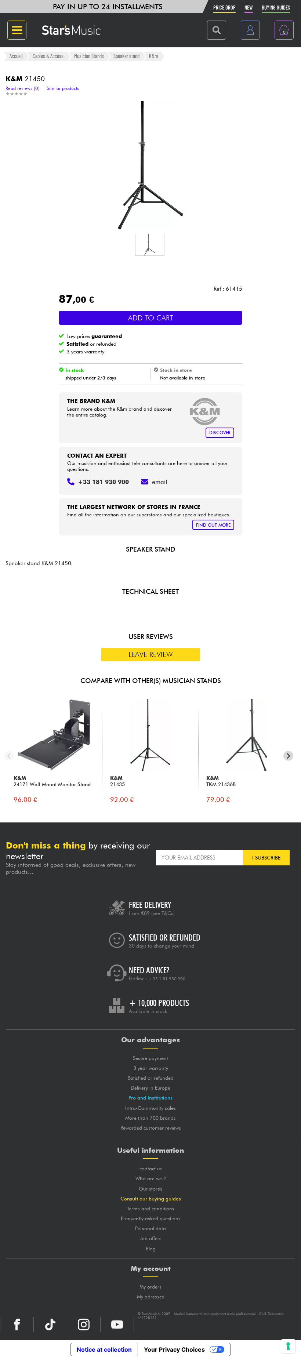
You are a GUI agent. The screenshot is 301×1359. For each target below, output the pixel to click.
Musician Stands (89, 56)
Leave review (150, 654)
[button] (149, 245)
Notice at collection (104, 1349)
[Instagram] (83, 1324)
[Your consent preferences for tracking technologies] (288, 1346)
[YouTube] (117, 1324)
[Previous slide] (9, 756)
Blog (151, 1248)
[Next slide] (288, 756)
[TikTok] (50, 1324)
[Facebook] (16, 1324)
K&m (153, 56)
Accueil (16, 56)
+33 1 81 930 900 (167, 978)
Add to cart (150, 317)
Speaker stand (126, 56)
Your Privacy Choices (174, 1349)
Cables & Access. (49, 56)
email (159, 482)
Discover (220, 432)
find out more (213, 525)
